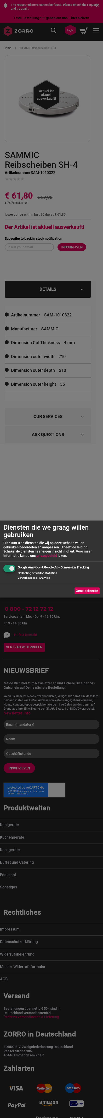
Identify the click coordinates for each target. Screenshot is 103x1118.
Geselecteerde (87, 591)
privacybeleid (46, 556)
